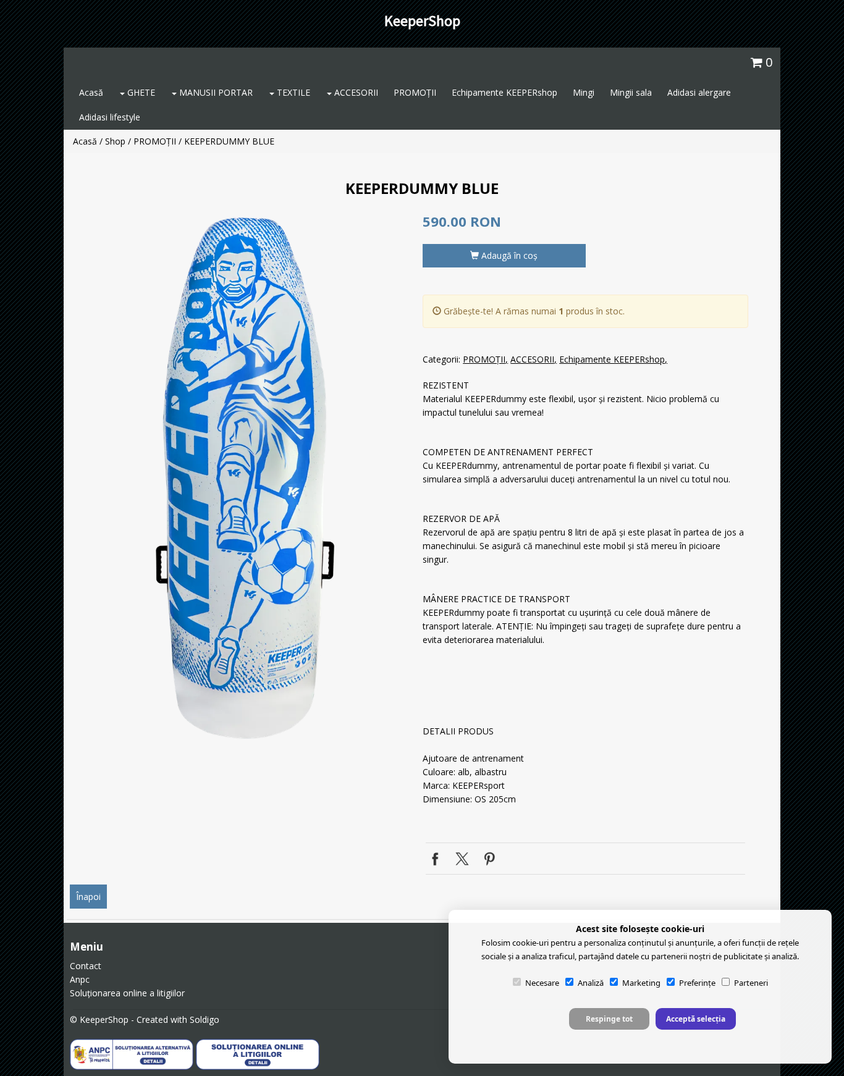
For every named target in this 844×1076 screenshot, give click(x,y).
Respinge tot (609, 1019)
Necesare (542, 982)
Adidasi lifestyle (109, 117)
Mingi (583, 92)
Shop (115, 141)
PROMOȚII (415, 92)
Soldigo (204, 1019)
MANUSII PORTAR (215, 92)
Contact (85, 966)
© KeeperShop (99, 1019)
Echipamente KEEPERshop (504, 92)
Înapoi (88, 896)
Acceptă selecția (695, 1019)
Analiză (591, 982)
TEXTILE (292, 92)
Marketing (641, 982)
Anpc (80, 979)
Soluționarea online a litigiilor (127, 993)
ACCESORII (355, 92)
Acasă (91, 92)
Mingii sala (631, 92)
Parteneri (751, 982)
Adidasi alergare (699, 92)
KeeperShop (422, 20)
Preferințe (697, 982)
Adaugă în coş (508, 255)
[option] (242, 478)
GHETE (140, 92)
